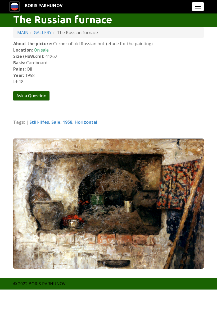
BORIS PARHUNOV (43, 5)
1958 (67, 122)
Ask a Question (31, 96)
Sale (55, 122)
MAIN (23, 32)
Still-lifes (39, 122)
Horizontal (86, 122)
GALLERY (43, 32)
